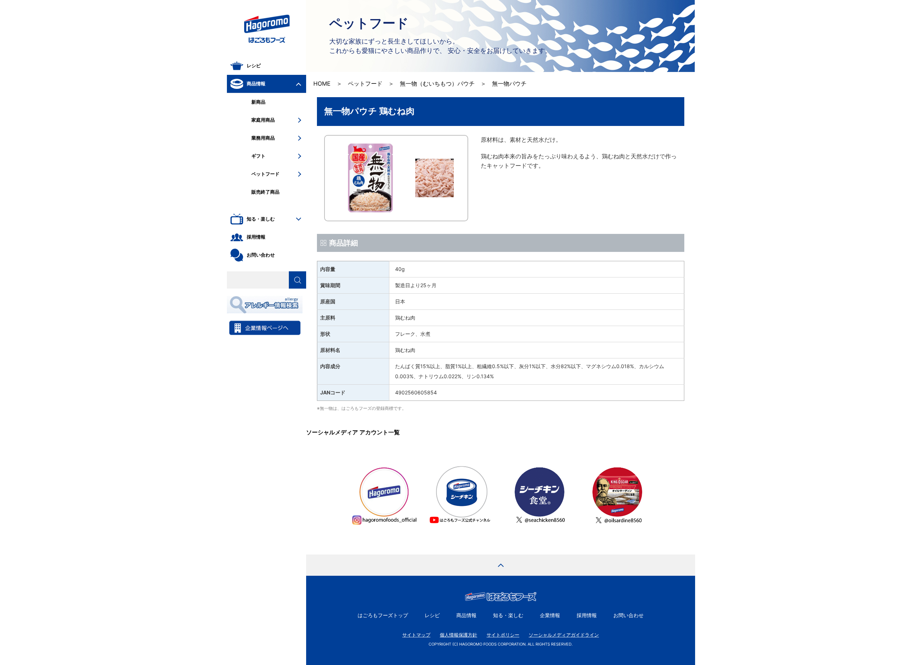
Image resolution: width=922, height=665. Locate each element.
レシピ (432, 615)
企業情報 (550, 615)
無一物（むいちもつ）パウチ (437, 83)
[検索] (297, 280)
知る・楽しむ (508, 615)
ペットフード (365, 83)
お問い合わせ (628, 615)
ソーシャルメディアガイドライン (564, 635)
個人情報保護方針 (458, 635)
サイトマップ (416, 635)
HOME (322, 83)
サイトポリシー (503, 635)
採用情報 (587, 615)
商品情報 (466, 615)
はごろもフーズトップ (383, 615)
